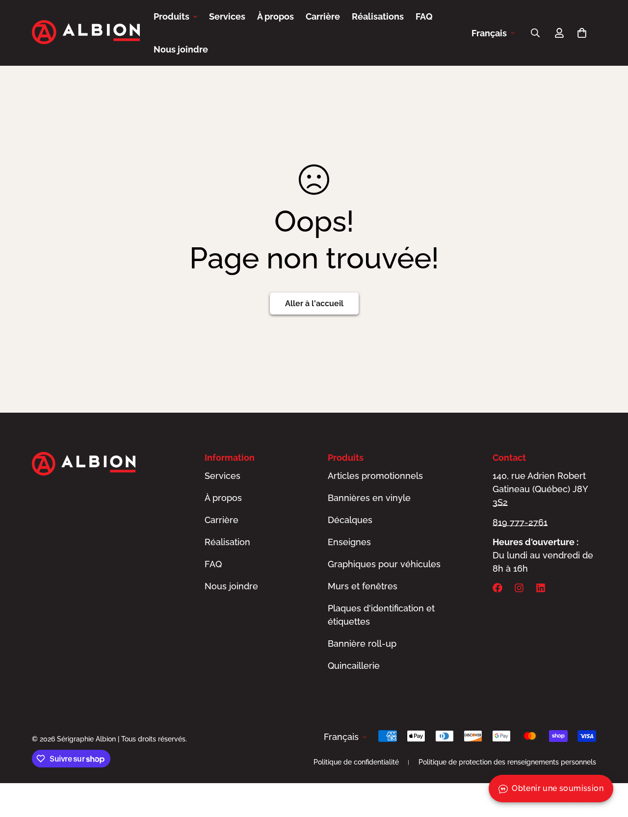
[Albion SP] (86, 33)
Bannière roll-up (362, 643)
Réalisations (378, 16)
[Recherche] (535, 33)
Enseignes (349, 542)
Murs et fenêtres (362, 586)
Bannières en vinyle (369, 498)
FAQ (424, 16)
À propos (275, 16)
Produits (171, 16)
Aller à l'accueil (314, 303)
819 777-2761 (520, 522)
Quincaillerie (354, 665)
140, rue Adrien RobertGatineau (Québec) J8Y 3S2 (540, 489)
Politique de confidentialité (356, 762)
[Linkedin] (541, 588)
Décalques (350, 520)
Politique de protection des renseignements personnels (507, 762)
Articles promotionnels (375, 476)
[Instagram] (519, 588)
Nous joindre (181, 49)
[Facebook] (497, 588)
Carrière (323, 16)
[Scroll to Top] (609, 763)
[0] (582, 33)
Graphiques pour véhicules (384, 564)
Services (227, 16)
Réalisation (227, 542)
